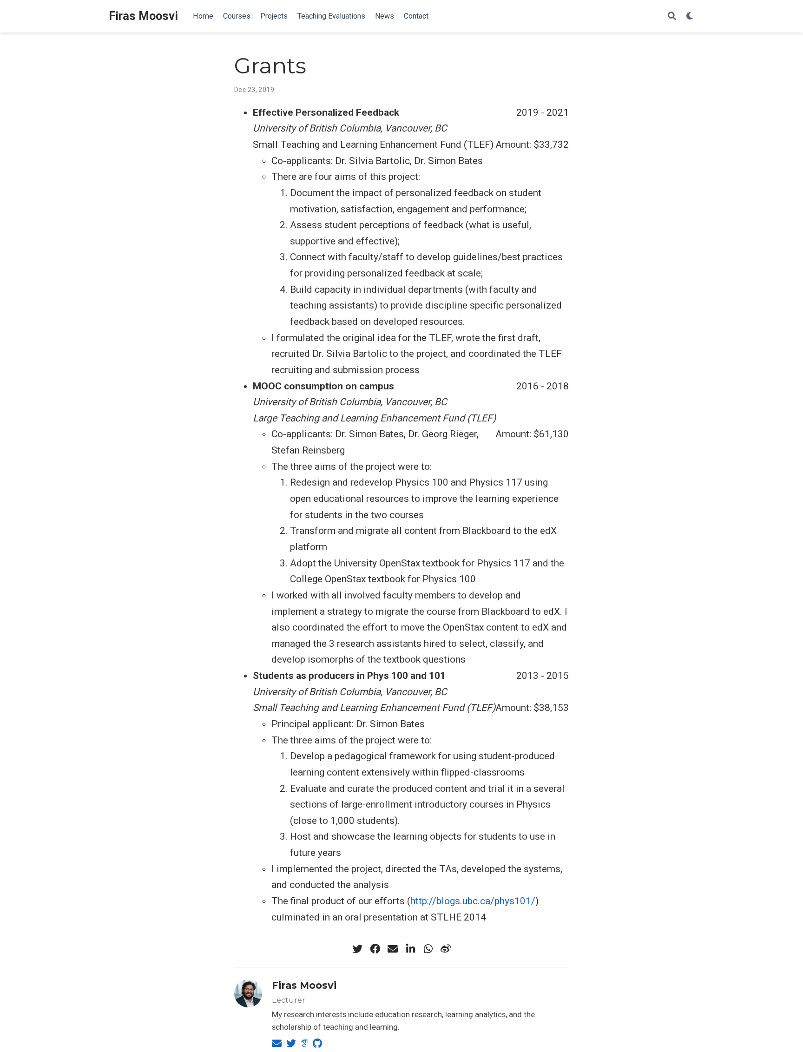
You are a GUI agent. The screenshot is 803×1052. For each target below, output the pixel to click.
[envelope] (393, 949)
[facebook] (375, 949)
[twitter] (357, 949)
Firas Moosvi (143, 16)
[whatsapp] (428, 949)
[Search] (672, 16)
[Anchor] (341, 984)
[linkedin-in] (410, 949)
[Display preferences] (690, 16)
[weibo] (446, 949)
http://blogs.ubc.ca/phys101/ (472, 901)
